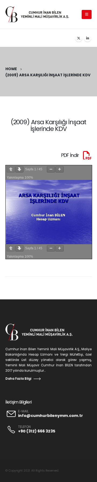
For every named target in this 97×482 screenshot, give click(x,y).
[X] (78, 38)
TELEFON (24, 427)
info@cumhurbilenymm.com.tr (50, 415)
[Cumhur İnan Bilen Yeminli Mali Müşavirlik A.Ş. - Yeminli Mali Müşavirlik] (39, 14)
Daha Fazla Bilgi (18, 378)
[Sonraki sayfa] (19, 169)
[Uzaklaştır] (51, 169)
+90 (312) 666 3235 (36, 431)
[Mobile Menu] (87, 14)
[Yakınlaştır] (60, 169)
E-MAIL (23, 411)
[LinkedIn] (87, 38)
